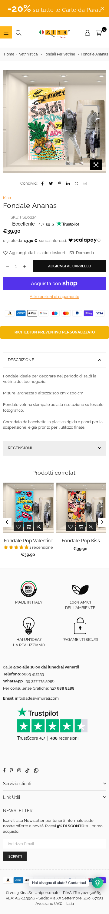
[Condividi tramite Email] (85, 183)
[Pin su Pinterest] (60, 183)
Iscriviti (15, 857)
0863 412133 (32, 674)
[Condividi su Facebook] (43, 183)
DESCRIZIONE (21, 359)
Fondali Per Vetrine (59, 54)
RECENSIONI (20, 448)
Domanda (84, 252)
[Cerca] (18, 32)
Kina (7, 198)
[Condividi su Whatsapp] (76, 183)
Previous (7, 522)
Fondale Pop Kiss (81, 541)
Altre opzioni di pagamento (54, 296)
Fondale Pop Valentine (28, 541)
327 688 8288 (62, 688)
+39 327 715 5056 (39, 681)
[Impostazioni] (87, 32)
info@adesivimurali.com (37, 698)
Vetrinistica (28, 54)
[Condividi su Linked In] (68, 183)
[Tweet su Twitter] (51, 183)
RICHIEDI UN (55, 332)
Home (9, 54)
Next (102, 522)
